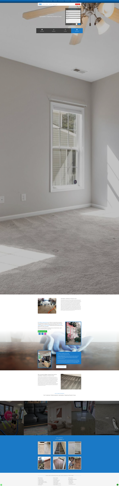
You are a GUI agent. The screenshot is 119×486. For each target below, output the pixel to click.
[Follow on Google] (40, 334)
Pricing (53, 4)
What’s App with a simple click (46, 328)
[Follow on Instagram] (45, 334)
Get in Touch (77, 4)
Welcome (43, 4)
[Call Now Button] (117, 485)
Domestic (46, 4)
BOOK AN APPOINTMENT (61, 366)
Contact (56, 4)
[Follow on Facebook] (42, 334)
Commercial (50, 4)
